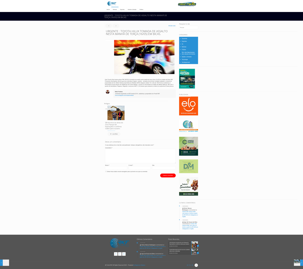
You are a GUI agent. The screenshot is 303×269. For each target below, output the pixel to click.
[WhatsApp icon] (187, 265)
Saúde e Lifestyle (187, 57)
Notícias (184, 47)
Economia (184, 38)
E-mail (131, 165)
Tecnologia (185, 59)
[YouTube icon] (190, 265)
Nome (107, 165)
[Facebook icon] (189, 265)
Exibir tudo (172, 26)
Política (184, 49)
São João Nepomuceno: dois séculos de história (188, 53)
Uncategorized (186, 62)
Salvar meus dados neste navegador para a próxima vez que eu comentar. (127, 171)
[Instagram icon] (192, 265)
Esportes (184, 41)
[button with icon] (116, 254)
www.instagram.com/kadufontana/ (124, 95)
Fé (182, 44)
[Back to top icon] (196, 265)
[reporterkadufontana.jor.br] (112, 3)
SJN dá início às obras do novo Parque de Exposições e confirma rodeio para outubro (114, 125)
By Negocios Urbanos (139, 265)
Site (153, 165)
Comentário (108, 148)
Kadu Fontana (119, 91)
